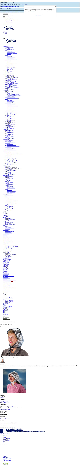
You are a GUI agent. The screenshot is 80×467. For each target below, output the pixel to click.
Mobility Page (7, 166)
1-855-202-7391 (7, 19)
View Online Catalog (6, 440)
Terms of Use (5, 456)
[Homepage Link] (9, 29)
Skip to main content (12, 0)
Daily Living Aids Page (9, 71)
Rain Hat (2, 397)
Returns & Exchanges (6, 438)
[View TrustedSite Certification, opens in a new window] (5, 464)
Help (3, 436)
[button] (55, 6)
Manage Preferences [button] (38, 15)
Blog (3, 442)
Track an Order (5, 23)
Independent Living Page (9, 47)
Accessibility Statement (4, 0)
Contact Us (4, 435)
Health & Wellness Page (9, 91)
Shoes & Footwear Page (9, 140)
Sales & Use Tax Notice (7, 458)
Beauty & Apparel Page (9, 176)
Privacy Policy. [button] (32, 11)
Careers (4, 441)
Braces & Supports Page (9, 130)
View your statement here (9, 6)
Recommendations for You (5, 409)
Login (6, 33)
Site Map (4, 459)
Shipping (4, 437)
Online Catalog (7, 15)
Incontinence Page (8, 151)
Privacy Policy (5, 457)
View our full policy (11, 406)
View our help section (4, 401)
